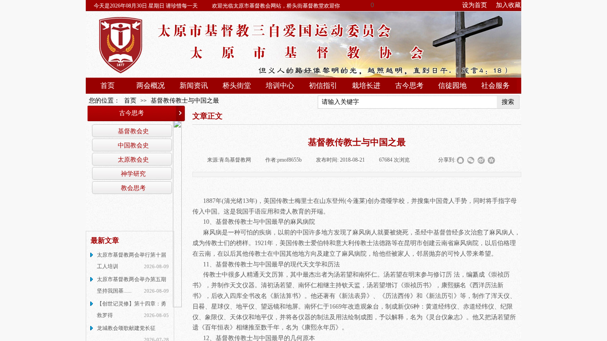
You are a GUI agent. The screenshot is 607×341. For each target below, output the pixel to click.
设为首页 (474, 5)
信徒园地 (452, 85)
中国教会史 (133, 145)
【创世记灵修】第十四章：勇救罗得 (131, 309)
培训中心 (280, 85)
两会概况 (150, 85)
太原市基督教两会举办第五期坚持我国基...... (131, 285)
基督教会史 (133, 131)
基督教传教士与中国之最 (185, 100)
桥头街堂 (237, 85)
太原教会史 (133, 159)
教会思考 (133, 187)
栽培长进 (366, 85)
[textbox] (407, 102)
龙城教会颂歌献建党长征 (126, 328)
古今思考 (409, 85)
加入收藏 (508, 5)
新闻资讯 (194, 85)
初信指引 (323, 85)
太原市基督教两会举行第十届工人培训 (131, 261)
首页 (107, 85)
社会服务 (495, 85)
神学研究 (133, 173)
